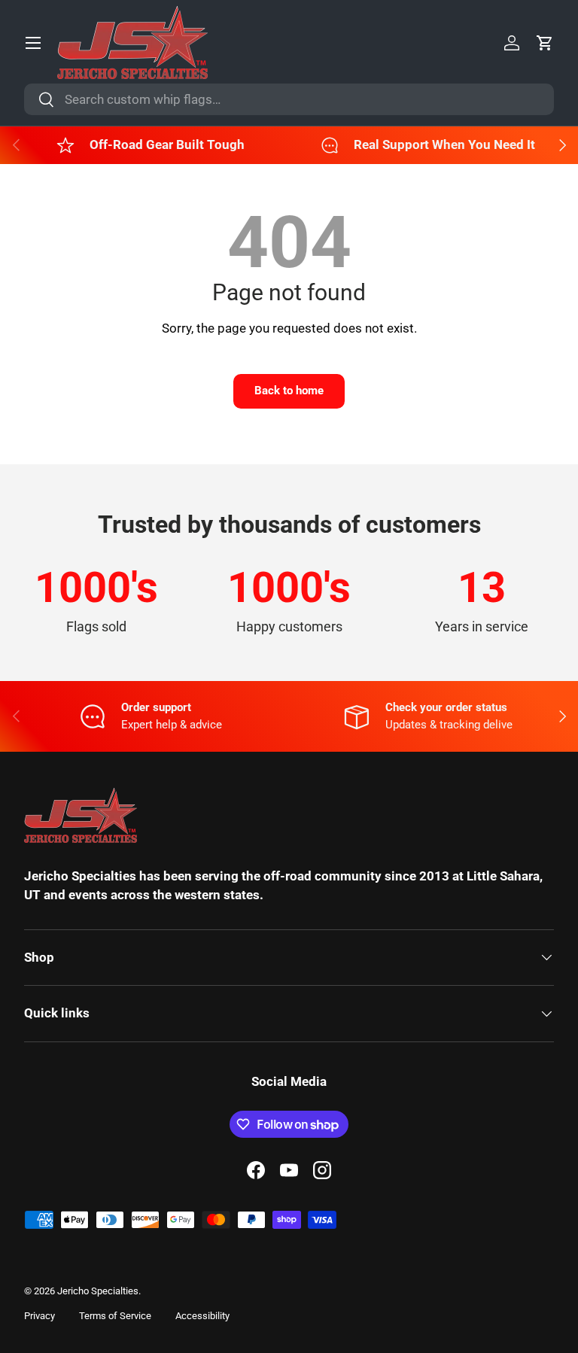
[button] (544, 42)
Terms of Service (115, 1315)
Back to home (289, 390)
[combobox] (289, 99)
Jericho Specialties (97, 1291)
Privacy (39, 1315)
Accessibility (202, 1315)
